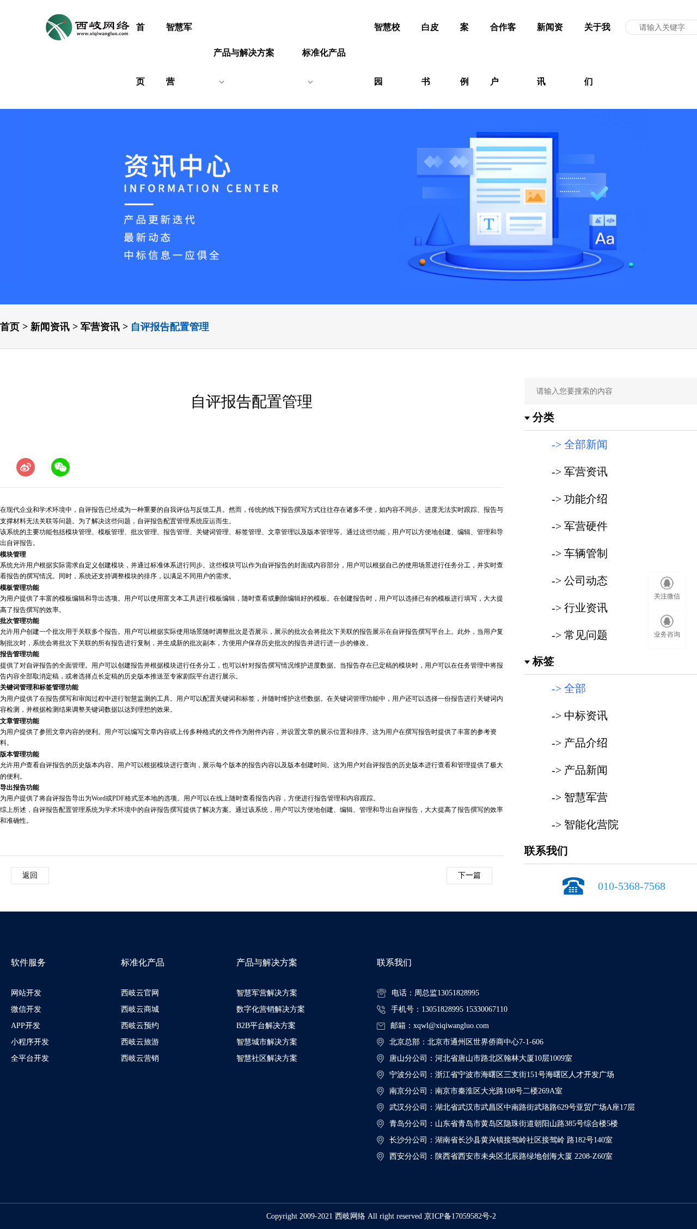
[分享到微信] (60, 467)
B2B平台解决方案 (266, 1026)
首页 (10, 326)
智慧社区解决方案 (266, 1058)
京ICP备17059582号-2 (460, 1216)
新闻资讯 (50, 326)
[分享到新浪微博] (25, 467)
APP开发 (25, 1026)
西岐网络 (350, 1216)
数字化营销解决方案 (270, 1009)
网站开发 (26, 993)
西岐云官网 (140, 993)
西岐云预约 (140, 1026)
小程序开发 (30, 1042)
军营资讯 (100, 326)
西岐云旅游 (140, 1042)
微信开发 (26, 1009)
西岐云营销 (140, 1058)
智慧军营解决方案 (266, 993)
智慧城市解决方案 (266, 1042)
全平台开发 (30, 1058)
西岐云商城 (140, 1009)
